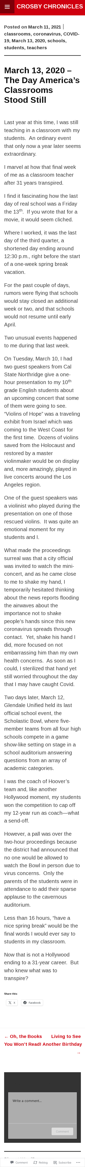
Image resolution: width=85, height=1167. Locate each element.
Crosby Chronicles (50, 6)
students (14, 47)
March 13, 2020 (28, 40)
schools (56, 40)
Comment (62, 1131)
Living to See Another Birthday (62, 1044)
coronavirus (47, 34)
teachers (37, 47)
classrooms (17, 34)
